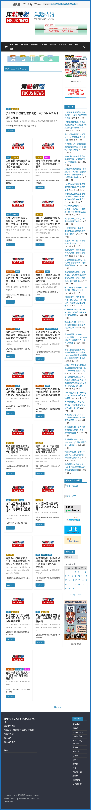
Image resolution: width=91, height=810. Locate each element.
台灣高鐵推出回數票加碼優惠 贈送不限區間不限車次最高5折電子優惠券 (48, 563)
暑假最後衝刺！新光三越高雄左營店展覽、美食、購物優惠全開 (74, 430)
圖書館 (50, 627)
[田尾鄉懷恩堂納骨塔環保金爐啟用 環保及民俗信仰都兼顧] (18, 139)
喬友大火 (45, 287)
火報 (74, 767)
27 (66, 588)
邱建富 (28, 230)
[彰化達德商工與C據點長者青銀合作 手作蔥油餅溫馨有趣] (18, 594)
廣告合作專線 (9, 725)
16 (76, 580)
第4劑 (55, 121)
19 (86, 580)
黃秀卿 (38, 176)
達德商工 (20, 627)
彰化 (8, 109)
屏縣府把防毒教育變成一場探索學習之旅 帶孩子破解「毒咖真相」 (75, 159)
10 (79, 576)
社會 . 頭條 (14, 44)
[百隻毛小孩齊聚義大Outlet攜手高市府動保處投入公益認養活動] (18, 537)
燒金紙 (26, 173)
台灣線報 (76, 780)
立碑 (55, 287)
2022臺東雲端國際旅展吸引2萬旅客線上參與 (47, 506)
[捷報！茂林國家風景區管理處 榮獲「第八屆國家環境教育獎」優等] (48, 197)
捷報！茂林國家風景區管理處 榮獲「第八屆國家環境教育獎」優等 (48, 220)
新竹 (17, 272)
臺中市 (47, 157)
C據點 (15, 627)
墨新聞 (75, 763)
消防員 (51, 287)
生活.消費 (52, 44)
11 (82, 576)
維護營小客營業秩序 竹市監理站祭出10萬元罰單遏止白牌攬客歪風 (18, 392)
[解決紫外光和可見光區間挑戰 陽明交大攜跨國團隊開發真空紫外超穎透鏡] (48, 311)
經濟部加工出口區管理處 (43, 458)
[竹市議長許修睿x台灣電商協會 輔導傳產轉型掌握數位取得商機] (18, 311)
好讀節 (55, 627)
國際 (11, 49)
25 (82, 584)
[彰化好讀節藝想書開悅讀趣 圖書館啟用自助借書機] (48, 594)
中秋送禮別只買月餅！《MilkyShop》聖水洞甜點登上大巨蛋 (75, 442)
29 (73, 588)
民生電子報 (77, 771)
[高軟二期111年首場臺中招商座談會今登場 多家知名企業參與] (48, 425)
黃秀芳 (8, 233)
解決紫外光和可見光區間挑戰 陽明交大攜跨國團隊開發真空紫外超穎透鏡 (48, 336)
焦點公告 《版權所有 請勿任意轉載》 (19, 730)
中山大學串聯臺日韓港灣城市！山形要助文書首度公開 (74, 137)
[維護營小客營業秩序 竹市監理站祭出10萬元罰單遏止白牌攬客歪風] (18, 368)
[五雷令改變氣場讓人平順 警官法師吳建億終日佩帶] (18, 651)
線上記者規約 (9, 742)
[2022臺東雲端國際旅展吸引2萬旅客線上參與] (48, 482)
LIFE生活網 (77, 736)
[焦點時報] (6, 47)
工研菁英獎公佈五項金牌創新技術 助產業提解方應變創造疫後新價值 (48, 394)
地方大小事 (24, 44)
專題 (76, 44)
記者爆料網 (77, 784)
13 (66, 580)
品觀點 (75, 755)
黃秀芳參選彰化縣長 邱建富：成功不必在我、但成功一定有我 (18, 220)
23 (76, 584)
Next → (57, 707)
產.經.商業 (62, 44)
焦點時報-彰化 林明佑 (28, 121)
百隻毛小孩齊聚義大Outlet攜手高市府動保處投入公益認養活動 (18, 561)
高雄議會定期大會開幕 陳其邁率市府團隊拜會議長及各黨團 (74, 417)
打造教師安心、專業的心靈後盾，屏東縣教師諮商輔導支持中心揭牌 (74, 405)
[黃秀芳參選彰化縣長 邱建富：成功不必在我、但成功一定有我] (18, 197)
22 (73, 584)
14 (69, 580)
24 (79, 584)
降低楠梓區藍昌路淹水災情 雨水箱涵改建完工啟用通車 (18, 449)
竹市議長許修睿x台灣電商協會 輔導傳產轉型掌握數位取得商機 (18, 335)
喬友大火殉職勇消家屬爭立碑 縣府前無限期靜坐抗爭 (48, 278)
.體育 (70, 44)
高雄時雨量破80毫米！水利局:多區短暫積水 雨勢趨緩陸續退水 (75, 262)
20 (66, 584)
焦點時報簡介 (9, 734)
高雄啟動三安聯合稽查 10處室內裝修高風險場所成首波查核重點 (75, 467)
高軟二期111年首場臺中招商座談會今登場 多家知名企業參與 (47, 449)
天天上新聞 (77, 751)
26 (86, 584)
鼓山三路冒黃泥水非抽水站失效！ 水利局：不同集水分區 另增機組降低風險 (75, 209)
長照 (25, 627)
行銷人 (75, 759)
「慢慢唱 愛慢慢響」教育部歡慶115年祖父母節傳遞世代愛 (75, 115)
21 (69, 584)
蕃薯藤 (75, 728)
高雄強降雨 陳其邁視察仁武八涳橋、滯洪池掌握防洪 (74, 253)
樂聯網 (75, 775)
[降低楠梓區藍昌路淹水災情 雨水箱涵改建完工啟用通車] (18, 425)
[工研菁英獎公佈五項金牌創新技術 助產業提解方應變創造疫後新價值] (48, 368)
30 (76, 588)
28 (69, 588)
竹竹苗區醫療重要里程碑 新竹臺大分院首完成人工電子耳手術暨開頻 (18, 508)
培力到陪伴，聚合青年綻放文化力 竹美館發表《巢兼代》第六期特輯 (18, 279)
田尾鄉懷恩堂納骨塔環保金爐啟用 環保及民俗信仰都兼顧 (18, 163)
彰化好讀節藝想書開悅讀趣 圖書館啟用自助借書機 (48, 618)
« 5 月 (72, 594)
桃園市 (44, 555)
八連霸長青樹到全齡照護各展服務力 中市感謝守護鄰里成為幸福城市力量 (75, 125)
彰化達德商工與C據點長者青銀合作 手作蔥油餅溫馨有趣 (18, 618)
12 (86, 576)
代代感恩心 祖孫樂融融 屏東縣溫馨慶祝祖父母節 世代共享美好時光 (75, 147)
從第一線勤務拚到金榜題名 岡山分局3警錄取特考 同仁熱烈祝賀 (76, 312)
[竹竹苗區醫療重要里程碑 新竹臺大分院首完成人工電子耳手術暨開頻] (18, 482)
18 (82, 580)
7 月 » (78, 594)
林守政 (15, 173)
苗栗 (21, 500)
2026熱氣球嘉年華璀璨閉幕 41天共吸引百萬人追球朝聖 (75, 395)
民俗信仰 (20, 173)
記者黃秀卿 (56, 173)
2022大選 (16, 230)
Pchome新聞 (77, 732)
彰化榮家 (40, 121)
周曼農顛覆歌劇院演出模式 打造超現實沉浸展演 (48, 163)
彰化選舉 (22, 230)
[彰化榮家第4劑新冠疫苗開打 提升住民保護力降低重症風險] (33, 74)
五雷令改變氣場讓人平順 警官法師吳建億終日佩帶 (18, 675)
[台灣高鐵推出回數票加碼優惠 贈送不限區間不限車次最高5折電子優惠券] (48, 537)
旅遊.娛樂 (34, 44)
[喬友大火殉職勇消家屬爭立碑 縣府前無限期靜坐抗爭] (48, 254)
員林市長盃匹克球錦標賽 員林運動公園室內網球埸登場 (75, 187)
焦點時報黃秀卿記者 (46, 173)
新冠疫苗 (46, 121)
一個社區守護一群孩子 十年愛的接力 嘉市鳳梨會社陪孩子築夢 (75, 231)
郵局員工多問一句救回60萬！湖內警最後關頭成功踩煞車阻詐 (75, 325)
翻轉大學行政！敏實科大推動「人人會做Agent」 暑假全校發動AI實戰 (75, 455)
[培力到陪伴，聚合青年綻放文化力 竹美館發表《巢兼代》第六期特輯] (18, 254)
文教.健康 (43, 44)
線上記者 (8, 738)
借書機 (45, 627)
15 (73, 580)
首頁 (6, 750)
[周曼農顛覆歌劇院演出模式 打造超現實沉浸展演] (48, 139)
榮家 (51, 121)
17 (79, 580)
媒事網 (75, 747)
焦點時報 (44, 14)
